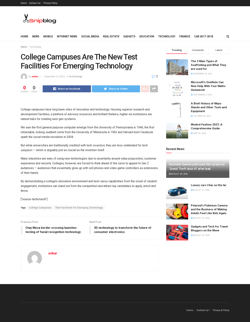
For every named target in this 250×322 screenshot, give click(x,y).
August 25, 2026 (201, 218)
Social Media (90, 36)
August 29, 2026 (179, 174)
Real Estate (111, 36)
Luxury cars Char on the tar (208, 185)
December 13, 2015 (54, 76)
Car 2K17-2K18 (203, 36)
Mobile (48, 36)
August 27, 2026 (201, 190)
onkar (35, 76)
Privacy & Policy (221, 310)
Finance (184, 36)
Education (146, 36)
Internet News (67, 36)
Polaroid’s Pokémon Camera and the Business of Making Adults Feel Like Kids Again (209, 209)
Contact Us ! (35, 3)
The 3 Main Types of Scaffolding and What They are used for (208, 65)
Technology (166, 36)
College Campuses (40, 207)
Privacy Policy (50, 3)
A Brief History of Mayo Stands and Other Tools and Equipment (209, 107)
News (35, 36)
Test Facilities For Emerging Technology (79, 207)
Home (24, 3)
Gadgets (129, 36)
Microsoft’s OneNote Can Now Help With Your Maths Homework (208, 86)
